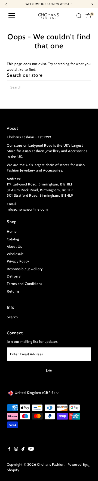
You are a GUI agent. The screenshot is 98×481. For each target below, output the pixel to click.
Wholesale (15, 254)
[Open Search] (78, 15)
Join (49, 370)
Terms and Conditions (24, 284)
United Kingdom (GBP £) (35, 393)
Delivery (13, 276)
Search (12, 317)
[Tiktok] (23, 449)
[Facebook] (9, 449)
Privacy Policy (18, 261)
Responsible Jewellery (24, 269)
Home (12, 231)
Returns (13, 291)
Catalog (13, 239)
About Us (14, 246)
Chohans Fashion (51, 464)
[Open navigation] (12, 16)
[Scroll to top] (87, 466)
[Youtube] (31, 449)
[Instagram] (16, 449)
